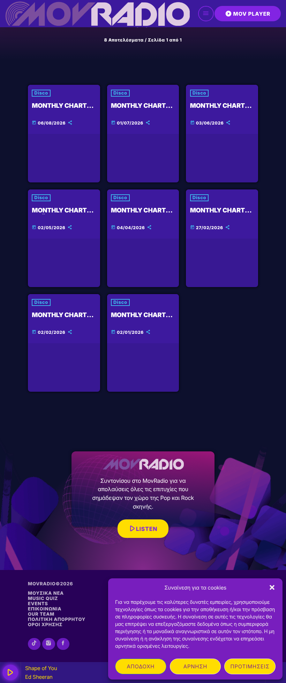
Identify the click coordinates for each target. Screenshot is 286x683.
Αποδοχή (141, 666)
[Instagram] (48, 644)
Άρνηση (195, 666)
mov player (247, 13)
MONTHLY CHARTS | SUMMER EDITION (63, 109)
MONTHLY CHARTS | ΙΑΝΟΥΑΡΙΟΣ (142, 319)
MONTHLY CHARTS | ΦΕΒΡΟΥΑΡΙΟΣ (63, 319)
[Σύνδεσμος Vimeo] (97, 13)
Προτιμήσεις (250, 666)
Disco (41, 93)
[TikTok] (34, 644)
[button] (272, 587)
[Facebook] (63, 644)
